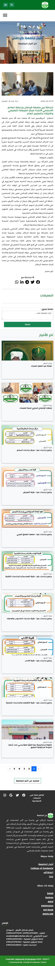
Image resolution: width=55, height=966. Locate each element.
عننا (51, 876)
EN (5, 5)
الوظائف (48, 872)
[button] (5, 15)
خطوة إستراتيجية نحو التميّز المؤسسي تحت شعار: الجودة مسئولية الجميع (30, 746)
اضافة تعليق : (47, 309)
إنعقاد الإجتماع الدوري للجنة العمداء (36, 408)
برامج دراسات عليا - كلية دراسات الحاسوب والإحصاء (29, 618)
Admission (47, 905)
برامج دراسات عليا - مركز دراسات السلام (34, 450)
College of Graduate (42, 868)
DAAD (50, 893)
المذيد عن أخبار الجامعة (27, 781)
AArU (50, 901)
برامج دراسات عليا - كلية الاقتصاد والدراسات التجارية (29, 703)
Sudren (49, 897)
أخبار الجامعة (45, 864)
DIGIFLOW (48, 914)
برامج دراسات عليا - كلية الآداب (38, 661)
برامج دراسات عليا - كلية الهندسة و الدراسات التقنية (28, 576)
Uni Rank (48, 910)
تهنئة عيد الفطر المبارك (41, 366)
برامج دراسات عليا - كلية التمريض (37, 492)
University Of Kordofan (25, 959)
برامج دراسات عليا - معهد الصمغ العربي (34, 534)
